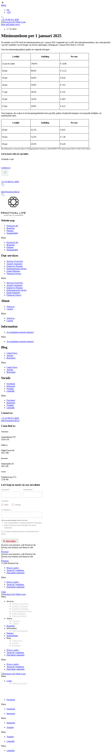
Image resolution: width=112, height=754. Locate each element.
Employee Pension (15, 266)
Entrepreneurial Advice (16, 268)
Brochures (11, 358)
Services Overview (15, 261)
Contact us (5, 167)
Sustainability (12, 233)
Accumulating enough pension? (20, 332)
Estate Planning (13, 271)
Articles (10, 355)
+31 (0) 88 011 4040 (10, 418)
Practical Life (12, 226)
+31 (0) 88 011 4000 (10, 182)
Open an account (19, 683)
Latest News (12, 353)
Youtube (10, 388)
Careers (10, 309)
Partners (10, 231)
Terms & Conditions (15, 570)
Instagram (11, 386)
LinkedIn (10, 391)
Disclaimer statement (15, 573)
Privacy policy (13, 568)
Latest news (17, 640)
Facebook (11, 384)
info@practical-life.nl (10, 192)
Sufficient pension (20, 631)
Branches (11, 228)
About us (10, 306)
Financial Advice (14, 273)
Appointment (6, 688)
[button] (56, 238)
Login (9, 681)
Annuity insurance (14, 264)
